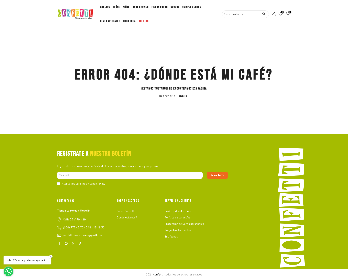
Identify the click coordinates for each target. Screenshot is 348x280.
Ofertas (144, 21)
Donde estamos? (127, 217)
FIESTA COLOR (160, 7)
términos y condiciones (90, 183)
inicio (183, 96)
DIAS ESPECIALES (110, 21)
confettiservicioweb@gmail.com (82, 235)
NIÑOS (126, 7)
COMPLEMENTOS (191, 7)
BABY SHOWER (141, 7)
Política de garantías (177, 217)
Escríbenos (171, 236)
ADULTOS (105, 7)
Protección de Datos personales (184, 224)
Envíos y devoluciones (178, 211)
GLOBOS (175, 7)
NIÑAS (116, 7)
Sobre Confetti (126, 211)
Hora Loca (129, 21)
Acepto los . (83, 183)
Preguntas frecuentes (178, 230)
